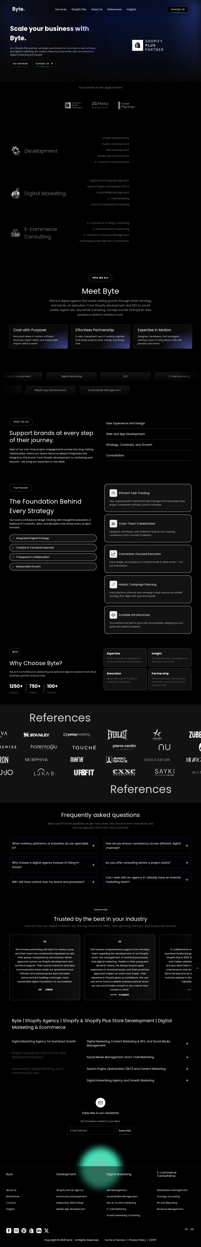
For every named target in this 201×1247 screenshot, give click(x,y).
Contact (11, 1202)
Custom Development (115, 144)
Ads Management (117, 1190)
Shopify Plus (79, 9)
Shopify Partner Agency (70, 1190)
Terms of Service (115, 1240)
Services (61, 9)
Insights (131, 9)
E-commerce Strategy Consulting (108, 223)
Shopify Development (115, 138)
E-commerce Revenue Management (106, 235)
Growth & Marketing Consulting (109, 204)
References (114, 9)
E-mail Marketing (118, 198)
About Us (96, 9)
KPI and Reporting (167, 1202)
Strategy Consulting (168, 1196)
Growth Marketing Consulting (123, 1215)
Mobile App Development (113, 156)
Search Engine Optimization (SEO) (108, 186)
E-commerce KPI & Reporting (111, 229)
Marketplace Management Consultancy (104, 241)
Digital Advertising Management (109, 180)
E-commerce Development (112, 162)
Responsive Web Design (70, 1202)
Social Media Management (113, 192)
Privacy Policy (137, 1240)
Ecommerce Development (72, 1196)
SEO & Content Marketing (121, 1202)
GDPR (152, 1240)
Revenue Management (170, 1209)
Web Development (117, 150)
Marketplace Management (172, 1190)
